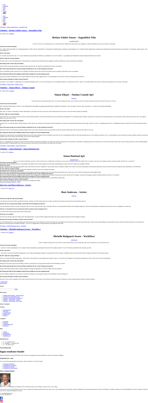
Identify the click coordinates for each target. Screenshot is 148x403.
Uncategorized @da (8, 324)
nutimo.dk (74, 98)
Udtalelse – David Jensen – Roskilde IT (12, 298)
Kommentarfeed (7, 334)
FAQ (4, 7)
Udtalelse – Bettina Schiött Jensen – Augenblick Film (21, 30)
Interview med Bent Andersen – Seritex (15, 185)
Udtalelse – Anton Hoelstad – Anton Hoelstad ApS (19, 149)
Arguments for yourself (8, 366)
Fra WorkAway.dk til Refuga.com (11, 297)
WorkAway (11, 188)
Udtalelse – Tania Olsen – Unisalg (11, 299)
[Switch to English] (75, 13)
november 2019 (7, 312)
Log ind (5, 331)
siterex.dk (74, 196)
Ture (4, 4)
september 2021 (7, 310)
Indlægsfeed (6, 333)
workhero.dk (74, 240)
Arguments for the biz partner (10, 368)
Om (4, 10)
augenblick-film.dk (74, 41)
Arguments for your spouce (9, 365)
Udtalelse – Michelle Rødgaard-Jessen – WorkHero (20, 229)
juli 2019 (5, 315)
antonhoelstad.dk (74, 159)
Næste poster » (3, 283)
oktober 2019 (6, 314)
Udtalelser (5, 6)
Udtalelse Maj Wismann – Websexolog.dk (13, 295)
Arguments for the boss (8, 364)
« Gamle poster (3, 281)
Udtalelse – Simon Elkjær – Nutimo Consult (17, 88)
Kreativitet (5, 321)
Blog (4, 8)
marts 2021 (5, 311)
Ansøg (4, 11)
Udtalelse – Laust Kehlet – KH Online (12, 301)
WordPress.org (6, 336)
